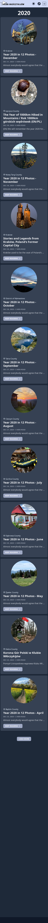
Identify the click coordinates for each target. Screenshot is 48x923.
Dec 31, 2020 (8, 62)
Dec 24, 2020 (8, 600)
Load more (24, 739)
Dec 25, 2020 (8, 543)
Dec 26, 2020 (8, 486)
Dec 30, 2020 (8, 125)
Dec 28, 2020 (8, 309)
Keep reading (11, 71)
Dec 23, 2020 (8, 660)
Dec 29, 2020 (8, 249)
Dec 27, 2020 (8, 369)
